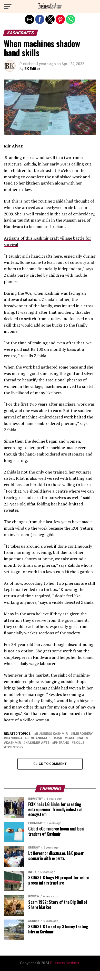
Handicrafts (17, 738)
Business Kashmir (52, 734)
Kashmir (13, 743)
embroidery (82, 734)
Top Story (15, 747)
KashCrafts (77, 738)
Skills (79, 743)
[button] (8, 6)
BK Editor (32, 69)
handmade (42, 738)
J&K (59, 738)
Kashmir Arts (37, 743)
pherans (61, 743)
